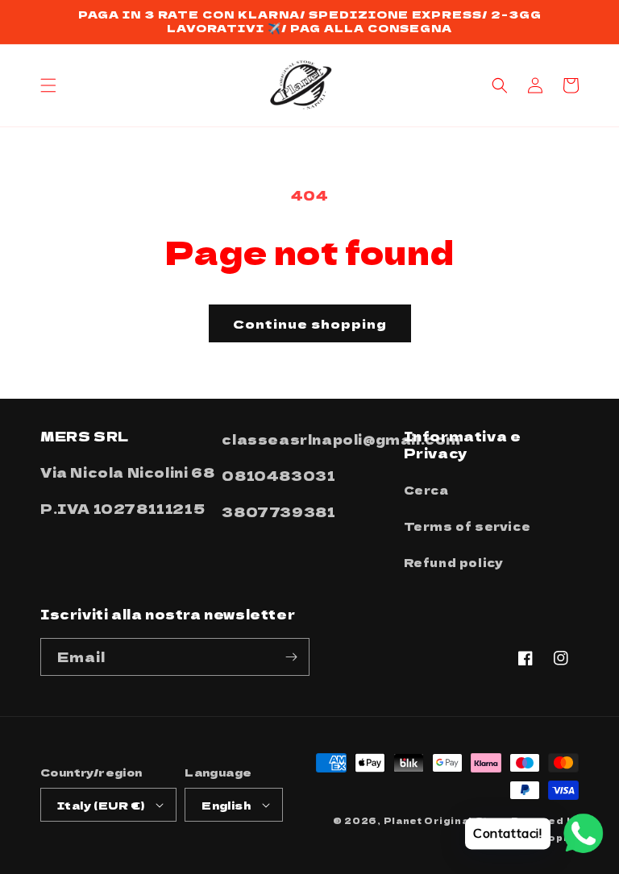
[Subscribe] (291, 657)
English (226, 805)
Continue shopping (310, 323)
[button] (48, 85)
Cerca (426, 490)
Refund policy (454, 562)
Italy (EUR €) (100, 805)
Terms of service (467, 526)
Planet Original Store (446, 820)
